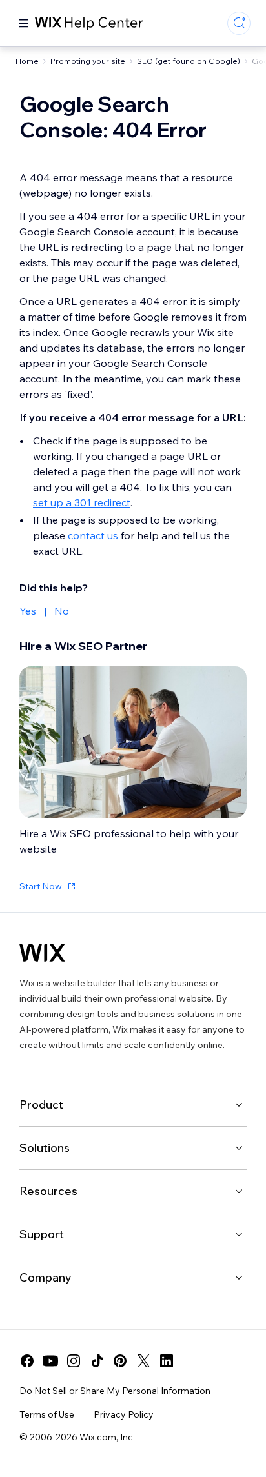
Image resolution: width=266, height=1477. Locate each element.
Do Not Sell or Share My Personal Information (114, 1390)
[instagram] (73, 1361)
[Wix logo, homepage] (42, 953)
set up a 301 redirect (81, 502)
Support (41, 1234)
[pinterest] (120, 1361)
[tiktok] (97, 1361)
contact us (93, 535)
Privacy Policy (124, 1414)
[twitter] (143, 1361)
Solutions (44, 1147)
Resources (48, 1191)
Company (45, 1277)
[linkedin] (166, 1361)
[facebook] (27, 1361)
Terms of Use (46, 1414)
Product (41, 1104)
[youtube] (50, 1361)
